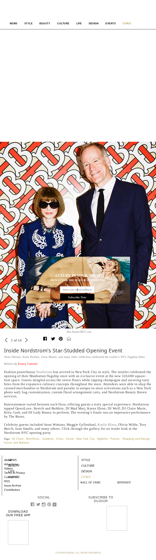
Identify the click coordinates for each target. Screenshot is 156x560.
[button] (78, 275)
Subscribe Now (77, 297)
